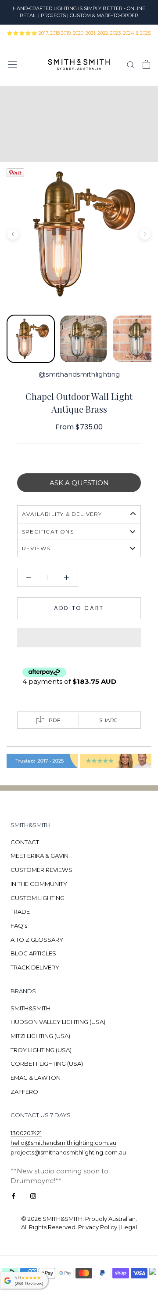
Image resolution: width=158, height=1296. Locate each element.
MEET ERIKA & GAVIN (39, 855)
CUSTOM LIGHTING (38, 897)
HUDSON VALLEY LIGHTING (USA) (58, 1021)
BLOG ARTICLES (33, 953)
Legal (129, 1227)
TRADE (20, 911)
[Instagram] (33, 1195)
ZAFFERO (24, 1091)
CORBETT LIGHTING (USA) (47, 1063)
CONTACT (25, 842)
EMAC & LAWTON (36, 1077)
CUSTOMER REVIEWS (41, 869)
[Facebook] (13, 1195)
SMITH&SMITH (30, 1008)
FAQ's (19, 925)
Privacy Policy (97, 1227)
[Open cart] (146, 64)
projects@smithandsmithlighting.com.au (68, 1152)
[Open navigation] (12, 64)
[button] (79, 637)
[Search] (131, 64)
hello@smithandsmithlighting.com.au (63, 1142)
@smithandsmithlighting (79, 374)
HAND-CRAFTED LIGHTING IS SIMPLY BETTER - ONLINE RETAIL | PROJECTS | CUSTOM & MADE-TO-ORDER (79, 11)
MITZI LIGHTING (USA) (40, 1035)
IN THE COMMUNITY (39, 883)
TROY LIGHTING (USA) (41, 1049)
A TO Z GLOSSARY (37, 939)
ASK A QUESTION (79, 483)
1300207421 (26, 1132)
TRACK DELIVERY (35, 967)
